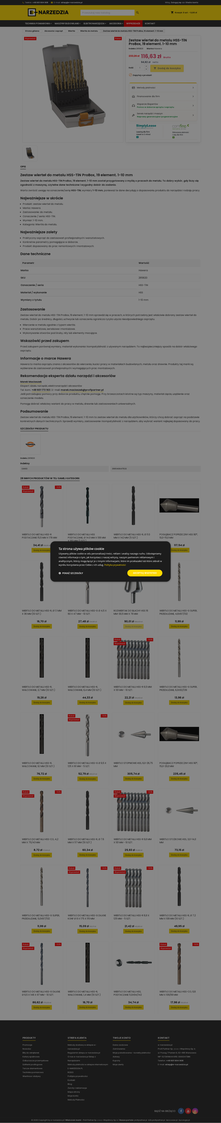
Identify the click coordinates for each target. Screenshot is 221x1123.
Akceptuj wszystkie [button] (145, 572)
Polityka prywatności (115, 564)
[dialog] (110, 561)
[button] (71, 573)
